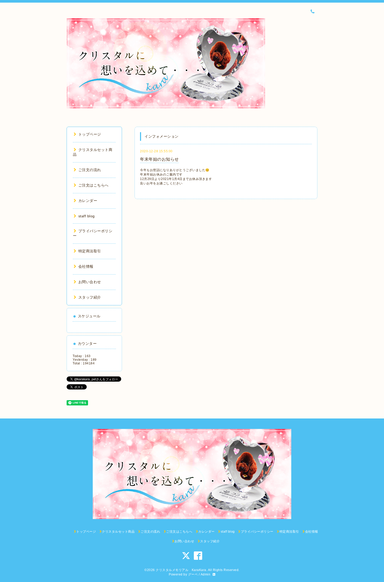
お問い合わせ (89, 282)
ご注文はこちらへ (93, 185)
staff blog (86, 216)
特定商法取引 (89, 251)
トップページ (89, 134)
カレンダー (87, 201)
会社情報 (86, 266)
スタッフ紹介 (89, 297)
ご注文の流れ (89, 170)
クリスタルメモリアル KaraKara (181, 570)
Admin (206, 574)
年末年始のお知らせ (159, 159)
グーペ (193, 574)
